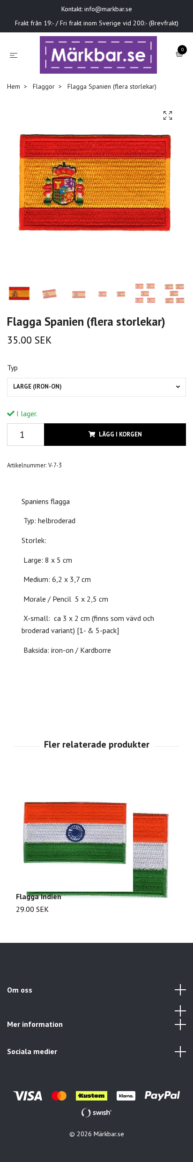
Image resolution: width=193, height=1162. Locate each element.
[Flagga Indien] (96, 842)
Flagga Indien (38, 905)
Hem (13, 96)
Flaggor (44, 96)
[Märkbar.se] (98, 59)
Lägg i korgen (120, 444)
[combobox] (96, 396)
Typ (12, 377)
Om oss (19, 999)
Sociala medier (32, 1060)
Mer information (35, 1033)
